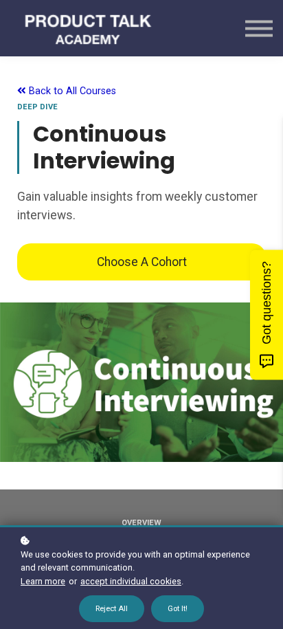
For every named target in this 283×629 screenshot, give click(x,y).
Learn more (43, 581)
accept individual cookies (130, 581)
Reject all (111, 608)
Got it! (178, 608)
